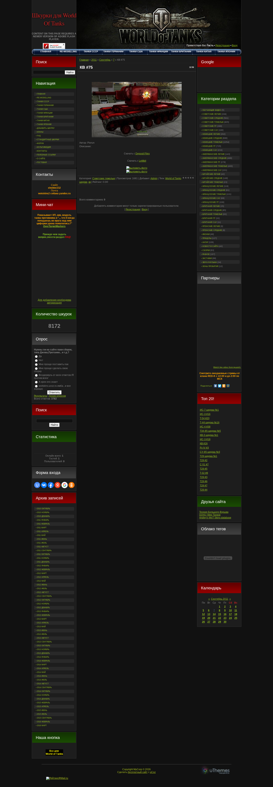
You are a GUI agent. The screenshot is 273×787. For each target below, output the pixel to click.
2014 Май (41, 672)
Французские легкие (212, 186)
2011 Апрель (43, 531)
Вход (234, 45)
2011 (94, 59)
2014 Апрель (43, 668)
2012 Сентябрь (44, 596)
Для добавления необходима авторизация (54, 301)
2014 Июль (42, 680)
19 (203, 618)
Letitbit (142, 160)
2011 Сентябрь (44, 550)
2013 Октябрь (43, 646)
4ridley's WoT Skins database (215, 517)
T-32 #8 (204, 473)
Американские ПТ (211, 162)
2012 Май (41, 581)
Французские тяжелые (214, 194)
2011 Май (41, 535)
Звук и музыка (209, 262)
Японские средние (212, 230)
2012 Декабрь (43, 608)
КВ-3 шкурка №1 (209, 435)
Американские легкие (213, 154)
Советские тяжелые (213, 122)
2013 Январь (43, 611)
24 (230, 618)
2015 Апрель (43, 706)
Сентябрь (105, 59)
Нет (41, 360)
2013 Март (42, 619)
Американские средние (214, 158)
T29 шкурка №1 (208, 456)
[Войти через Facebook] (51, 485)
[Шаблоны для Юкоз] (215, 771)
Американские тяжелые (214, 166)
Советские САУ (210, 130)
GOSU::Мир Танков (209, 514)
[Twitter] (220, 385)
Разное (206, 254)
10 (230, 610)
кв (90, 182)
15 (219, 614)
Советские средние (212, 118)
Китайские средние (212, 178)
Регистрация (222, 45)
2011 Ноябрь (43, 558)
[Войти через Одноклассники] (72, 485)
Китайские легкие (211, 174)
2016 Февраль (43, 722)
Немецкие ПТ (209, 146)
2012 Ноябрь (43, 604)
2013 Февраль (43, 615)
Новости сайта (210, 246)
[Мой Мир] (228, 385)
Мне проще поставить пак (53, 364)
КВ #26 (204, 443)
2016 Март (42, 726)
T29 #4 (203, 489)
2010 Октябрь (43, 509)
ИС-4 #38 (205, 426)
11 (235, 610)
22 (219, 618)
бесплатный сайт (137, 772)
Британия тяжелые (212, 214)
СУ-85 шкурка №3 (210, 452)
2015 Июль (42, 714)
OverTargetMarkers (54, 226)
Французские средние (213, 190)
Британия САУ (209, 222)
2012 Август (43, 592)
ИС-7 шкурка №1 (209, 410)
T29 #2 (203, 460)
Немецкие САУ (209, 150)
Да (40, 356)
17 (230, 614)
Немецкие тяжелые (212, 142)
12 (203, 614)
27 (208, 621)
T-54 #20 (204, 418)
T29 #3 (203, 477)
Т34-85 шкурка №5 (210, 431)
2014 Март (42, 665)
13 (208, 614)
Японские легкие (211, 226)
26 (203, 621)
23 (225, 618)
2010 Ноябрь (43, 512)
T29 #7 (203, 485)
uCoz (153, 772)
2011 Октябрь (43, 554)
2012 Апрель (43, 577)
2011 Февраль (43, 524)
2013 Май (41, 627)
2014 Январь (43, 657)
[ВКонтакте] (215, 385)
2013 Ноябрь (43, 649)
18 (235, 614)
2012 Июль (42, 589)
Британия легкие (211, 206)
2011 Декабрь (43, 562)
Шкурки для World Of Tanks (54, 19)
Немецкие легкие (211, 134)
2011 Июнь (42, 539)
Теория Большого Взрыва (213, 512)
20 (208, 618)
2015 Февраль (43, 703)
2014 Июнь (42, 676)
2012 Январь (43, 566)
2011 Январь (43, 520)
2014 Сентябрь (44, 687)
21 (214, 618)
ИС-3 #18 (205, 439)
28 (214, 621)
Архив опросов (57, 396)
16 (225, 614)
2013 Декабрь (43, 653)
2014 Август (43, 684)
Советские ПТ (209, 126)
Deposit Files (143, 153)
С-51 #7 (204, 464)
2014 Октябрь (43, 691)
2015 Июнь (42, 710)
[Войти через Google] (64, 485)
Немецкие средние (212, 138)
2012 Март (42, 573)
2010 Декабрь (43, 516)
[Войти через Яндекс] (58, 485)
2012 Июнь (42, 585)
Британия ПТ (208, 218)
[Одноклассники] (224, 385)
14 (214, 614)
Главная (84, 59)
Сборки (206, 250)
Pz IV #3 (204, 447)
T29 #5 (203, 468)
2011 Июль (42, 543)
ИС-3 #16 (205, 414)
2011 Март (42, 528)
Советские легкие (211, 114)
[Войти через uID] (37, 485)
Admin (153, 178)
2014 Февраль (43, 661)
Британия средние (212, 210)
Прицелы (206, 238)
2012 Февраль (43, 570)
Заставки (207, 258)
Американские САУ (212, 170)
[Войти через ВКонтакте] (44, 485)
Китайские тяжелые (212, 182)
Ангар (205, 242)
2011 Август (43, 547)
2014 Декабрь (43, 699)
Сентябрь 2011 (219, 599)
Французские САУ (211, 198)
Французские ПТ (210, 202)
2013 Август (43, 638)
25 (235, 618)
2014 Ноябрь (43, 695)
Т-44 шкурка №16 (209, 422)
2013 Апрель (43, 623)
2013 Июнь (42, 630)
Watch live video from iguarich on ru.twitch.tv (233, 367)
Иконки (206, 234)
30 (225, 621)
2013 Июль (42, 634)
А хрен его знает (48, 381)
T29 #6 (203, 481)
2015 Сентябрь (44, 718)
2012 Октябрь (43, 600)
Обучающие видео (211, 110)
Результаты (40, 396)
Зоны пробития (210, 266)
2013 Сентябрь (44, 642)
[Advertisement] (219, 80)
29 (219, 621)
